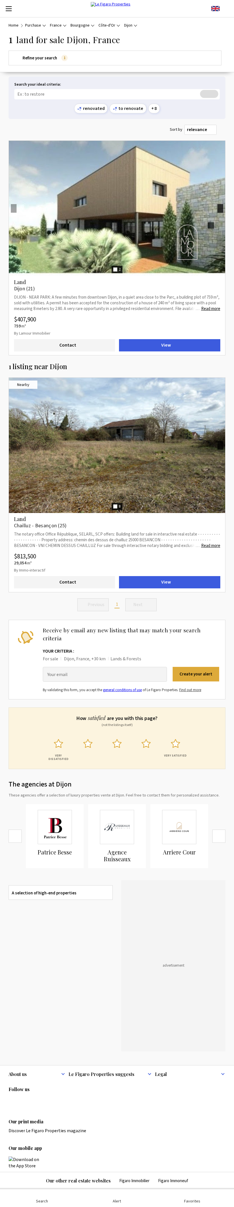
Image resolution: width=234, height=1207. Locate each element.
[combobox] (200, 130)
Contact (67, 345)
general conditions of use (122, 690)
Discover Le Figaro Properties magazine (47, 1131)
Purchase (33, 25)
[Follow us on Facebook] (34, 1101)
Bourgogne (80, 25)
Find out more (190, 690)
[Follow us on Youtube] (56, 1101)
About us (18, 1074)
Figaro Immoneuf (173, 1181)
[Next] (218, 836)
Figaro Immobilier (134, 1181)
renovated (94, 108)
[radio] (58, 748)
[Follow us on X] (45, 1101)
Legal (161, 1074)
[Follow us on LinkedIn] (12, 1101)
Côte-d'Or (106, 25)
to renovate (130, 108)
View (166, 345)
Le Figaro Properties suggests (101, 1074)
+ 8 (154, 108)
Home (14, 25)
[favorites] (225, 8)
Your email (57, 674)
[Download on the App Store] (27, 1162)
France (56, 25)
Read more (210, 309)
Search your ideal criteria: (37, 84)
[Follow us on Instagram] (23, 1101)
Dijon (128, 25)
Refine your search (44, 58)
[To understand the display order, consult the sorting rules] (222, 129)
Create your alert (195, 674)
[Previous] (15, 836)
